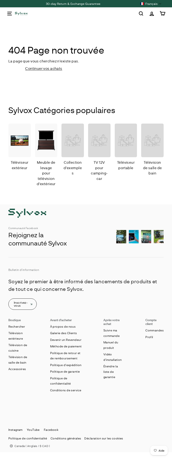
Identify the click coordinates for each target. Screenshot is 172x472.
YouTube (33, 430)
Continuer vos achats (43, 68)
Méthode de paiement (66, 346)
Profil (149, 337)
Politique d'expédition (66, 365)
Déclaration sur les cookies (103, 438)
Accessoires (17, 369)
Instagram (15, 430)
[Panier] (162, 13)
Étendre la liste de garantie (110, 371)
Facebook (51, 430)
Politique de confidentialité (27, 438)
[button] (151, 3)
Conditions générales (66, 438)
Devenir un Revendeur (66, 340)
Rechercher (16, 326)
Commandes (154, 330)
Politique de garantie (65, 371)
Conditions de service (65, 390)
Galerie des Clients (63, 333)
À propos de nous (63, 326)
